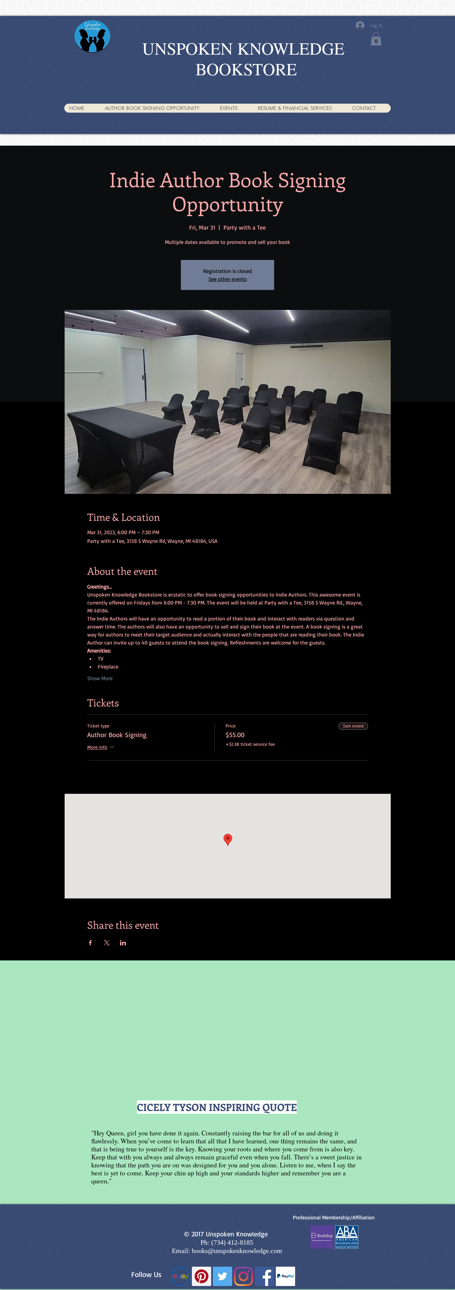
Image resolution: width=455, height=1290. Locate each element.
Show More (100, 678)
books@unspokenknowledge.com (237, 1250)
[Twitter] (222, 1276)
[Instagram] (243, 1276)
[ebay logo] (180, 1276)
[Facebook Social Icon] (264, 1276)
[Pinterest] (201, 1276)
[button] (376, 39)
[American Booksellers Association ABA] (346, 1237)
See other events (228, 279)
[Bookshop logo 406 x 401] (321, 1237)
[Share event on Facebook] (90, 942)
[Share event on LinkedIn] (123, 942)
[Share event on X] (107, 942)
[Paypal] (285, 1276)
